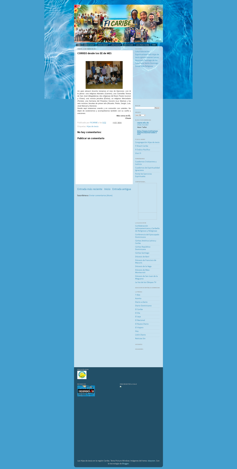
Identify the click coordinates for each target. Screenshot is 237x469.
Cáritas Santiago (142, 253)
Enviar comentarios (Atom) (100, 196)
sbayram (151, 461)
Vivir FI (138, 153)
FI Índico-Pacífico (142, 150)
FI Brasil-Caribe (141, 146)
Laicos (156, 57)
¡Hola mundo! (142, 125)
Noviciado (139, 60)
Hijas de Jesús (93, 126)
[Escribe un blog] (115, 123)
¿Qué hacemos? (116, 45)
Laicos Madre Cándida (142, 45)
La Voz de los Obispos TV (145, 282)
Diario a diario (141, 302)
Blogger (125, 464)
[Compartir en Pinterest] (121, 123)
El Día (137, 313)
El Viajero (139, 328)
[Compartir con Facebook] (119, 123)
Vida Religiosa (147, 66)
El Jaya (138, 317)
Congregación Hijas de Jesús (147, 142)
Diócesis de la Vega (143, 266)
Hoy (136, 331)
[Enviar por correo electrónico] (114, 123)
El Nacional (140, 320)
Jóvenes (149, 57)
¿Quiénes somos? (89, 45)
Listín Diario (140, 335)
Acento (138, 299)
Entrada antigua (121, 189)
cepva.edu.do (143, 123)
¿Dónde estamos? (102, 45)
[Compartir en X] (117, 123)
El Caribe (139, 309)
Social (137, 66)
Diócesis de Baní (142, 257)
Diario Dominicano (143, 306)
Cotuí (137, 52)
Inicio (79, 45)
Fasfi (150, 55)
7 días (137, 295)
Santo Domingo (151, 63)
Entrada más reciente (89, 189)
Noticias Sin (140, 339)
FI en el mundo (128, 45)
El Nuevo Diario (142, 324)
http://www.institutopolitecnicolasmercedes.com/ (147, 132)
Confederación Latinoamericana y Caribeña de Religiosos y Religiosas (147, 228)
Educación (144, 52)
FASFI (154, 45)
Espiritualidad (141, 55)
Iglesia (143, 57)
